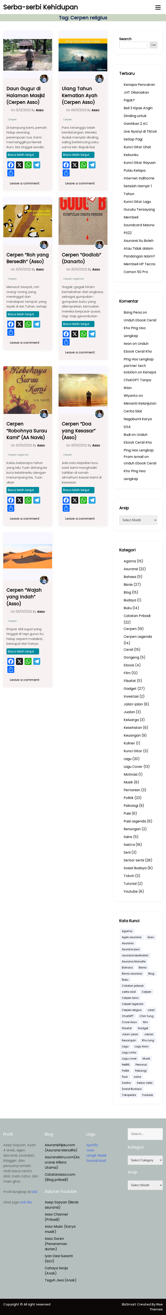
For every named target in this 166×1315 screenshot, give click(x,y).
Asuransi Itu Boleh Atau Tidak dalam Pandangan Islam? (139, 248)
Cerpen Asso (130, 998)
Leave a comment (24, 183)
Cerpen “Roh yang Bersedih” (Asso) (27, 258)
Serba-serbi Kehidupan (40, 7)
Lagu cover (129, 1058)
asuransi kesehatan (135, 955)
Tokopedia (129, 1095)
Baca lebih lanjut (21, 154)
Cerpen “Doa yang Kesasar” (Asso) (79, 431)
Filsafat (130, 680)
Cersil (128, 649)
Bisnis (128, 584)
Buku (128, 607)
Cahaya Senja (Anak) (56, 1271)
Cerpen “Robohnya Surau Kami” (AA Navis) (26, 431)
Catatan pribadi (133, 986)
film (145, 1022)
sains (137, 1077)
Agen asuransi (131, 937)
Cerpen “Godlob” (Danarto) (81, 258)
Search (125, 38)
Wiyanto (131, 395)
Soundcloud (96, 1160)
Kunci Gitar (133, 751)
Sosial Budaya (135, 868)
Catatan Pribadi (137, 615)
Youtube (131, 891)
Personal (141, 1064)
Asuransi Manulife (133, 961)
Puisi (127, 813)
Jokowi (148, 1034)
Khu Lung (148, 1040)
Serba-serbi (134, 860)
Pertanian (132, 790)
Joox (90, 1150)
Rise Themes (156, 1307)
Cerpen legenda (132, 1004)
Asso (150, 937)
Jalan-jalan (133, 704)
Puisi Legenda (135, 821)
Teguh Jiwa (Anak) (61, 1280)
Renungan (132, 829)
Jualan (129, 712)
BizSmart (129, 1304)
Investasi (131, 696)
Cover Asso (129, 1022)
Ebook (129, 665)
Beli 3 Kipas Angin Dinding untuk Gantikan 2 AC (138, 116)
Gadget (130, 688)
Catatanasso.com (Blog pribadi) (60, 1177)
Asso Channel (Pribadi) (56, 1217)
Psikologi (131, 805)
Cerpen (12, 119)
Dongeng (131, 657)
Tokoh (129, 875)
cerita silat (129, 992)
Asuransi (131, 568)
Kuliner (129, 743)
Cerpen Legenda (73, 278)
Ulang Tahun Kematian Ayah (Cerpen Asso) (79, 95)
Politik (129, 797)
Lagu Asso (141, 1046)
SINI (34, 1191)
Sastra (129, 844)
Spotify (92, 1144)
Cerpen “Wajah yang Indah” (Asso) (24, 597)
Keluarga (131, 719)
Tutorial (130, 883)
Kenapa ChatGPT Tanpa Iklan (140, 380)
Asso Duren (54, 1238)
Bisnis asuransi (132, 973)
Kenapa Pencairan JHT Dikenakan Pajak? (139, 92)
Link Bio (26, 1202)
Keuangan (132, 735)
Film (127, 673)
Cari (153, 45)
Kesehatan (133, 727)
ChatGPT (128, 1016)
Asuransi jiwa (131, 949)
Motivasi (130, 774)
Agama (130, 561)
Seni (127, 852)
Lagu (127, 758)
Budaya (130, 600)
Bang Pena (133, 312)
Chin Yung (146, 1016)
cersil (151, 1010)
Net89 (125, 1064)
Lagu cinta (129, 1052)
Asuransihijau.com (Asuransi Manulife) (61, 1147)
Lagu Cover (133, 766)
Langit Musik (96, 1155)
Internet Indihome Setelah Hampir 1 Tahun (139, 186)
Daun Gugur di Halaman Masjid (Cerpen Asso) (25, 95)
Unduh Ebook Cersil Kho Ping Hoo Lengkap (140, 328)
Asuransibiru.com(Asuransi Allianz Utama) (62, 1162)
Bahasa (130, 576)
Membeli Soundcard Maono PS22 (139, 225)
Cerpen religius (132, 1010)
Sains (128, 836)
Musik (128, 782)
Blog (127, 592)
